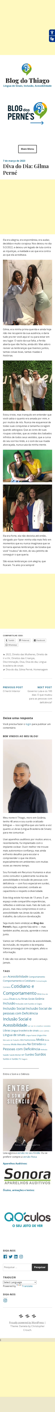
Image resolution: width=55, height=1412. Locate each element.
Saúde (6, 1055)
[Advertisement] (27, 27)
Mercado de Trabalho (11, 1040)
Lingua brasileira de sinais (25, 1030)
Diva (22, 661)
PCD (44, 1044)
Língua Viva (41, 1035)
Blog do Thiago (27, 80)
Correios (6, 987)
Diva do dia (32, 661)
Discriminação (10, 661)
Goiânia (39, 998)
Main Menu (27, 149)
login (28, 724)
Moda (40, 1040)
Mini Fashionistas (28, 1040)
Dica (39, 993)
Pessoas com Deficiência (21, 1049)
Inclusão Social (14, 1008)
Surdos (40, 1054)
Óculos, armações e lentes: (18, 1190)
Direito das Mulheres (23, 654)
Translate (27, 1286)
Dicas (12, 998)
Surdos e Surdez (10, 1058)
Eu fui (18, 999)
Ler (29, 1026)
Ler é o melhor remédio (41, 1026)
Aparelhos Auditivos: (15, 1163)
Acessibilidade (18, 976)
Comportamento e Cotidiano (19, 980)
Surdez (29, 1054)
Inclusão (9, 1003)
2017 (5, 977)
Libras (6, 1030)
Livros (46, 1031)
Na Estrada (34, 1044)
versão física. (30, 1156)
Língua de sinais (14, 1035)
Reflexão (44, 1050)
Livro (41, 1031)
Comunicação (41, 981)
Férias (24, 998)
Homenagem (40, 669)
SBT (22, 1055)
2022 (8, 654)
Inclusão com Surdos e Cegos (29, 1003)
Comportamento (37, 976)
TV (20, 1059)
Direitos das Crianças (23, 658)
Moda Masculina (19, 1044)
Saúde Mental (15, 1055)
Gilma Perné (25, 669)
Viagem (24, 1059)
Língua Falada (31, 1035)
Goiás (31, 998)
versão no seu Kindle (28, 1153)
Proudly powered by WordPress (26, 1322)
